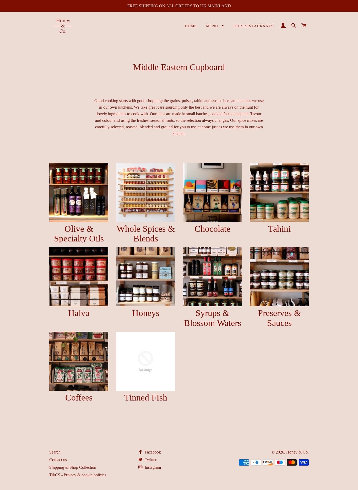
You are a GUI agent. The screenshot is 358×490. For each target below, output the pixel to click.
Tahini (279, 229)
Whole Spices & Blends (146, 233)
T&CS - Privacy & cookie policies (77, 475)
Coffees (79, 397)
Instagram (152, 467)
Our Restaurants (254, 26)
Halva (78, 313)
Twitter (150, 459)
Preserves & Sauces (279, 318)
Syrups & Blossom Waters (212, 318)
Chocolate (212, 229)
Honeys (145, 313)
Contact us (58, 459)
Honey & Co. (297, 452)
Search (55, 452)
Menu (213, 26)
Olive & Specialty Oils (79, 233)
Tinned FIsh (145, 397)
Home (191, 26)
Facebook (152, 452)
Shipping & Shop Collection (72, 467)
